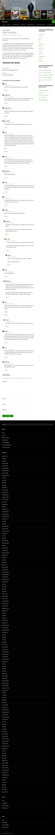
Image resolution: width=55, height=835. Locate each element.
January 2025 (5, 492)
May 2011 (4, 784)
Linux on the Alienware (43, 95)
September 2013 (5, 717)
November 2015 (5, 654)
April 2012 (4, 758)
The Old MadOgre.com (40, 24)
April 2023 (4, 506)
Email (4, 404)
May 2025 (4, 482)
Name (4, 398)
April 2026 (4, 461)
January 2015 (5, 678)
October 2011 (5, 772)
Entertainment (7, 62)
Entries (4, 803)
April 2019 (4, 562)
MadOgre (12, 35)
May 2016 (4, 639)
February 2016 (5, 647)
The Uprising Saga (50, 24)
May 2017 (4, 615)
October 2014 (5, 685)
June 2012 (4, 753)
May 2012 (4, 755)
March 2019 (4, 564)
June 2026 (4, 458)
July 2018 (4, 584)
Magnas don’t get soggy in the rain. (10, 69)
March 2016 (4, 644)
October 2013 (5, 714)
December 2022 (5, 511)
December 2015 (5, 651)
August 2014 (5, 690)
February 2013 (5, 733)
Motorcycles (41, 49)
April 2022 (4, 523)
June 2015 (4, 666)
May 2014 (4, 697)
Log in (3, 800)
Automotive (41, 34)
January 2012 (5, 765)
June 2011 (4, 782)
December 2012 (5, 738)
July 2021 (4, 535)
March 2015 (4, 673)
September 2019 (5, 552)
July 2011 (4, 779)
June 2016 (4, 637)
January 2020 (5, 547)
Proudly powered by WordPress (7, 833)
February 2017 (5, 620)
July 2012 (4, 750)
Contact (9, 24)
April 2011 (4, 787)
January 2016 (5, 649)
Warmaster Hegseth (48, 75)
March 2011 (4, 789)
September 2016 (5, 630)
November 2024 (5, 497)
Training (40, 53)
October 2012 (5, 743)
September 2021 (5, 531)
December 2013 (5, 709)
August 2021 (5, 533)
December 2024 (5, 494)
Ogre (9, 239)
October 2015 (5, 656)
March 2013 (4, 731)
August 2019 (5, 555)
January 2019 (5, 569)
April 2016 (4, 642)
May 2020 (4, 545)
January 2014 (5, 707)
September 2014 (5, 688)
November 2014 (5, 683)
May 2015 (4, 668)
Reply (7, 90)
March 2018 (4, 593)
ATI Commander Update (7, 74)
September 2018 (5, 579)
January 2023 (5, 509)
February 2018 (5, 596)
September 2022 (5, 516)
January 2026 (5, 465)
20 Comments (18, 35)
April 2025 (4, 485)
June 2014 (4, 695)
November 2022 (5, 514)
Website (4, 410)
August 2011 (5, 777)
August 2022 (5, 518)
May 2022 (4, 521)
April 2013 (4, 729)
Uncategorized (6, 30)
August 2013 (5, 719)
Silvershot (41, 92)
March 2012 (4, 760)
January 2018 (5, 598)
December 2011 (5, 767)
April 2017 (4, 618)
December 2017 (5, 601)
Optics (40, 51)
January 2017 (5, 622)
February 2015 (5, 676)
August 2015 (5, 661)
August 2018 (5, 581)
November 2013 (5, 712)
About (4, 24)
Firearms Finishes (15, 24)
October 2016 (5, 627)
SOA (12, 62)
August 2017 (5, 610)
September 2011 (5, 775)
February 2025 (5, 490)
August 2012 (5, 748)
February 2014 (5, 704)
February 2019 (5, 567)
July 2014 (4, 692)
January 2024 (5, 504)
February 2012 (5, 762)
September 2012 (5, 746)
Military (40, 46)
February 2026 (5, 463)
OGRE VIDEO (23, 24)
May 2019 (4, 560)
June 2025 (4, 480)
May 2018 (4, 589)
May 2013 (4, 726)
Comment (4, 381)
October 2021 (5, 528)
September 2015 (5, 659)
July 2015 (4, 663)
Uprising (40, 58)
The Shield (17, 62)
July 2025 (4, 477)
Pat (5, 347)
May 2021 (4, 538)
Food (40, 39)
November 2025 (5, 470)
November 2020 (5, 543)
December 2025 (5, 468)
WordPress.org (5, 807)
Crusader (41, 36)
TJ (4, 197)
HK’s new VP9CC (42, 97)
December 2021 (5, 526)
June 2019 (4, 557)
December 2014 (5, 680)
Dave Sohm (7, 121)
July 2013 (4, 721)
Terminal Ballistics (31, 24)
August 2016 (5, 632)
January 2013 (5, 736)
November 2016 (5, 625)
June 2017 (4, 613)
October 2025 (5, 473)
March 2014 (4, 702)
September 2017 (5, 608)
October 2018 (5, 576)
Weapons (41, 61)
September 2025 (5, 475)
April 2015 (4, 671)
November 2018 (5, 574)
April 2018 (4, 591)
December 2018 (5, 572)
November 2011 (5, 770)
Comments (5, 805)
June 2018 (4, 586)
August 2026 (5, 456)
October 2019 (5, 550)
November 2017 (5, 603)
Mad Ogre (5, 21)
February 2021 (5, 540)
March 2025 (4, 487)
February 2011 (5, 791)
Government (41, 44)
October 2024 (5, 499)
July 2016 (4, 634)
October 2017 (5, 605)
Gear (40, 41)
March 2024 (4, 502)
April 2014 (4, 700)
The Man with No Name (44, 90)
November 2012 (5, 741)
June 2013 (4, 724)
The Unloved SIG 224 (43, 100)
